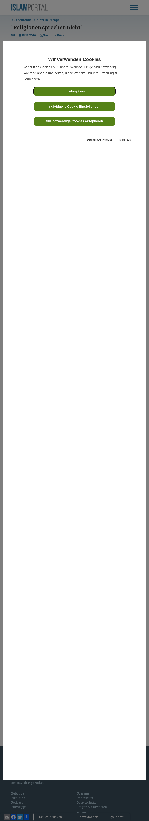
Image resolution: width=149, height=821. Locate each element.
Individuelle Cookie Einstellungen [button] (74, 106)
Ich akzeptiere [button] (74, 91)
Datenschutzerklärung (99, 139)
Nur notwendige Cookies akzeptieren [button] (74, 121)
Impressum (125, 139)
